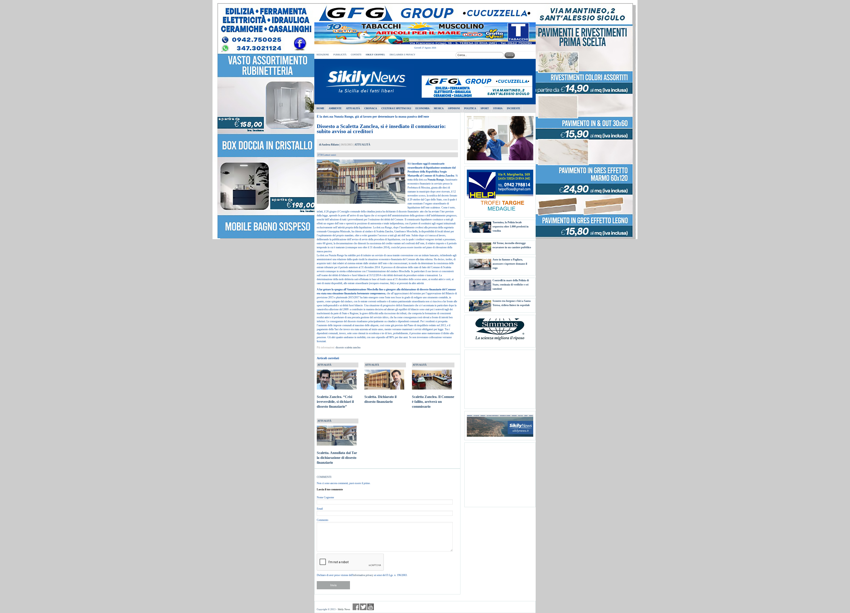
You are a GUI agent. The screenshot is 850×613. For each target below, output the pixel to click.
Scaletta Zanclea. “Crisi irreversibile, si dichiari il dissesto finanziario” (335, 401)
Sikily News (344, 609)
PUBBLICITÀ (339, 54)
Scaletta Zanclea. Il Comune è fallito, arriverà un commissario (433, 401)
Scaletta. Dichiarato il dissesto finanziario (380, 399)
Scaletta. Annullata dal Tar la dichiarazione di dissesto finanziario (337, 457)
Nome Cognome (325, 497)
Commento (322, 520)
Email (320, 508)
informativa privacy (363, 575)
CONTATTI (356, 54)
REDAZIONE (323, 54)
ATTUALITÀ (362, 144)
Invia (333, 585)
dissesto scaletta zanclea (348, 347)
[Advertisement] (500, 377)
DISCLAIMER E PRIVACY (402, 54)
